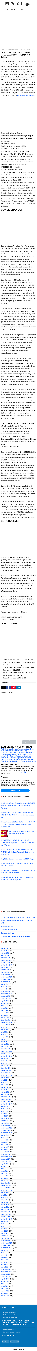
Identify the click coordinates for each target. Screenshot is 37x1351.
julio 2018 (4, 1137)
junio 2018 (4, 1140)
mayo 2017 (4, 1171)
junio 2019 (4, 1111)
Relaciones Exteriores (23, 756)
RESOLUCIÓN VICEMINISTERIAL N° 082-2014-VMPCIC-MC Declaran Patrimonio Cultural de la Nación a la (17, 852)
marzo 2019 (5, 1118)
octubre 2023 (5, 996)
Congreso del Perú (7, 933)
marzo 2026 (5, 950)
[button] (3, 687)
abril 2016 (4, 1202)
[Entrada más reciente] (25, 742)
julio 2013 (4, 1281)
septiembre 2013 (6, 1276)
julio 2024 (4, 986)
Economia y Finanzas (8, 754)
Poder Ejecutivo (6, 749)
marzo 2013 (5, 1291)
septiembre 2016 (6, 1190)
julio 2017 (4, 1166)
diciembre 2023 (6, 991)
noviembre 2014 (6, 1243)
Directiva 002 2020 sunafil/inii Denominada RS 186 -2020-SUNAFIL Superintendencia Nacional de (17, 815)
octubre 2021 (5, 1053)
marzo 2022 (5, 1041)
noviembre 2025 (6, 960)
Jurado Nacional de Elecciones (23, 752)
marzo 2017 (5, 1176)
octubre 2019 (5, 1101)
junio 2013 (4, 1284)
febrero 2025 (5, 970)
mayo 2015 (4, 1228)
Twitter (12, 1342)
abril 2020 (4, 1087)
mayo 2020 (4, 1085)
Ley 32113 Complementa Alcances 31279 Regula (18, 859)
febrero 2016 (5, 1207)
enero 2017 (5, 1181)
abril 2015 (4, 1231)
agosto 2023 (5, 1001)
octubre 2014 (5, 1245)
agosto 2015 (5, 1221)
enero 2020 (5, 1094)
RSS (17, 1342)
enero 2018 (5, 1152)
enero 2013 (5, 1296)
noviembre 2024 (6, 977)
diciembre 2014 (6, 1240)
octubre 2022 (5, 1025)
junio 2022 (4, 1034)
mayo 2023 (4, 1008)
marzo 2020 (5, 1089)
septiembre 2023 (6, 998)
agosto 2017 (5, 1164)
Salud (7, 756)
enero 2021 (5, 1065)
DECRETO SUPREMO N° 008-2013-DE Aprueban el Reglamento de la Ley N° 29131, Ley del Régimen (18, 842)
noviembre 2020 (6, 1070)
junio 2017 (4, 1169)
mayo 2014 (4, 1257)
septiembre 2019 (6, 1104)
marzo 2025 (5, 967)
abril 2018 (4, 1145)
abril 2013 (4, 1288)
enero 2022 (5, 1046)
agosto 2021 (5, 1058)
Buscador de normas (9, 1312)
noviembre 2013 (6, 1272)
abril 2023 (4, 1010)
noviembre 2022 (6, 1022)
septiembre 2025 (6, 965)
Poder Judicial (21, 754)
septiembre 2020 (6, 1075)
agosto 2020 (5, 1077)
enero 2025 (5, 972)
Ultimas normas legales (10, 1317)
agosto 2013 (5, 1279)
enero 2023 (5, 1018)
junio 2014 (4, 1255)
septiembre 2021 (6, 1056)
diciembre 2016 (6, 1183)
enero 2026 (5, 955)
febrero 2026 (5, 953)
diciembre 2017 (6, 1154)
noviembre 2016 (6, 1185)
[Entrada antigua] (32, 742)
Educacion (4, 758)
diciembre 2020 (6, 1068)
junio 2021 (4, 1063)
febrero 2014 (5, 1264)
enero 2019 (5, 1123)
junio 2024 (4, 989)
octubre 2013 (5, 1274)
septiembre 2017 (6, 1161)
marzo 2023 (5, 1013)
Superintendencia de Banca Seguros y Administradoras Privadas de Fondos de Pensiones (18, 760)
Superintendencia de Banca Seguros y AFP (15, 936)
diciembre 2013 (6, 1269)
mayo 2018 (4, 1142)
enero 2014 (5, 1267)
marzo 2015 (5, 1233)
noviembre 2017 (6, 1157)
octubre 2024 (5, 979)
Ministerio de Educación (9, 930)
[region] (18, 113)
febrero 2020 (5, 1092)
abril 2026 (4, 948)
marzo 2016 (5, 1204)
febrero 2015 (5, 1236)
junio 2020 (4, 1082)
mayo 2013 (4, 1286)
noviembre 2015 (6, 1214)
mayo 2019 (4, 1113)
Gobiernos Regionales (16, 758)
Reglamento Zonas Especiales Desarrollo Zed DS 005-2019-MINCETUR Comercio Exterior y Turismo (18, 805)
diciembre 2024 (6, 974)
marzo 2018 (5, 1147)
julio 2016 (4, 1195)
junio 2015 (4, 1226)
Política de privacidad (9, 1315)
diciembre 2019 (6, 1097)
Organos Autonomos (19, 749)
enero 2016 (5, 1209)
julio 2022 (4, 1032)
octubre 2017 (5, 1159)
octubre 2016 (5, 1188)
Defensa (12, 756)
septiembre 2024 (6, 982)
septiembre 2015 (6, 1219)
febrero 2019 (5, 1121)
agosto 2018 (5, 1135)
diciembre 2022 (6, 1020)
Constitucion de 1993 (9, 1329)
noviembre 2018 (6, 1128)
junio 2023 (4, 1006)
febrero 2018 (5, 1149)
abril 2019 (4, 1116)
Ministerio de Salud (7, 926)
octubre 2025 (5, 962)
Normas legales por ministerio (12, 1332)
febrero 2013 (5, 1293)
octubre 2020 (5, 1073)
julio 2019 (4, 1109)
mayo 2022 (4, 1037)
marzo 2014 (5, 1262)
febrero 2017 (5, 1178)
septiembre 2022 (6, 1027)
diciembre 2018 (6, 1125)
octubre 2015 (5, 1216)
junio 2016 (4, 1197)
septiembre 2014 (6, 1248)
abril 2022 (4, 1039)
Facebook (5, 1342)
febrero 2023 (5, 1015)
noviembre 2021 (6, 1051)
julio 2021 (4, 1061)
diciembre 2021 (6, 1049)
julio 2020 (4, 1080)
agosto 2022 (5, 1030)
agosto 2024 (5, 984)
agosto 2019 (5, 1106)
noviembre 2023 (6, 994)
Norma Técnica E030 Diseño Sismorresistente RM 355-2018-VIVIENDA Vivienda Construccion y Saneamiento (18, 824)
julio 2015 (4, 1224)
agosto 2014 (5, 1250)
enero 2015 (5, 1238)
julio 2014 (4, 1252)
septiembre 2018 (6, 1133)
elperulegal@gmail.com (24, 772)
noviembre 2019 (6, 1099)
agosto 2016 (5, 1192)
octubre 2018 (5, 1130)
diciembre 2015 (6, 1212)
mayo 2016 (4, 1200)
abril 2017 (4, 1173)
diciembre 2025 (6, 958)
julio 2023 (4, 1003)
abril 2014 (4, 1260)
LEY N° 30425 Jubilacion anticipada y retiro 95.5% (18, 917)
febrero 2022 (5, 1044)
